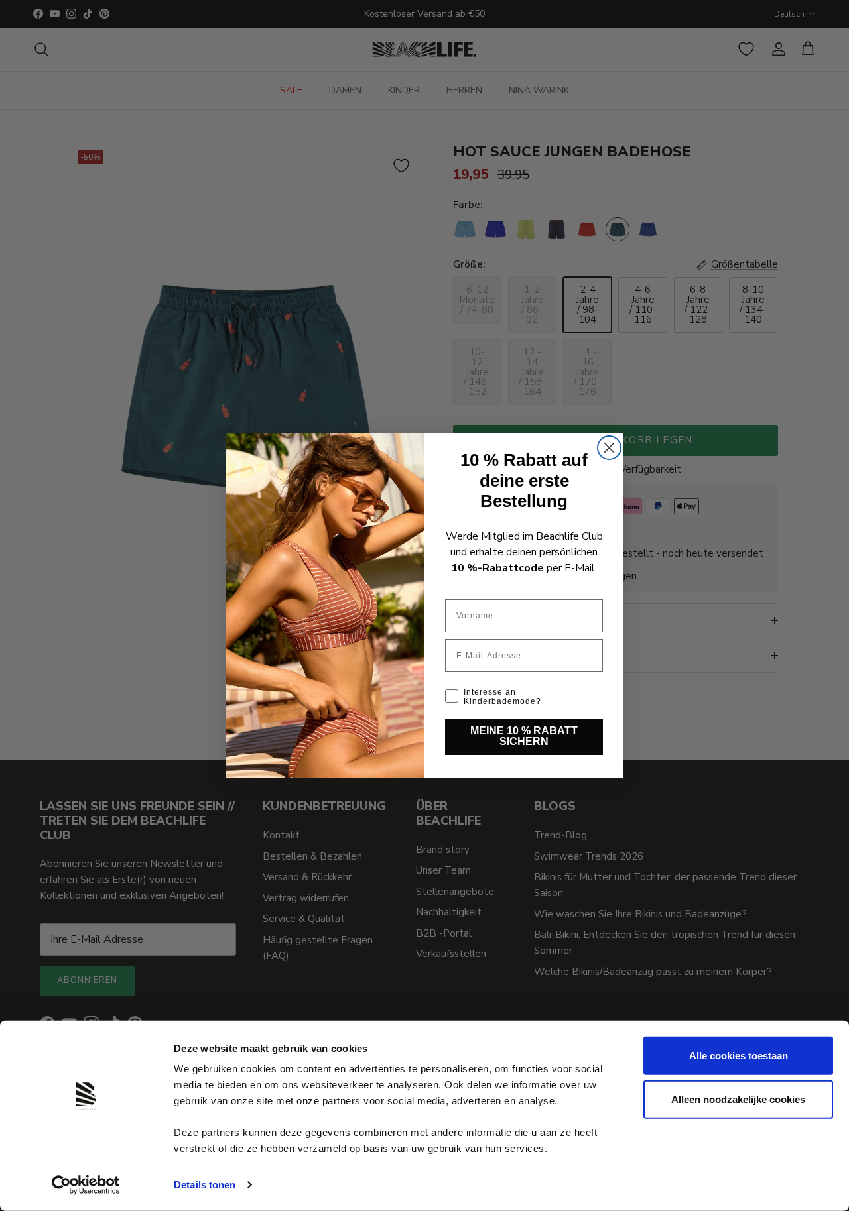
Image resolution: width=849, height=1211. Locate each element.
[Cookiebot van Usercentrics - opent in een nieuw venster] (86, 1185)
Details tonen (204, 1184)
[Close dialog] (609, 447)
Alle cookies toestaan (738, 1055)
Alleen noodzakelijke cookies (738, 1098)
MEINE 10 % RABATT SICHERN (524, 736)
